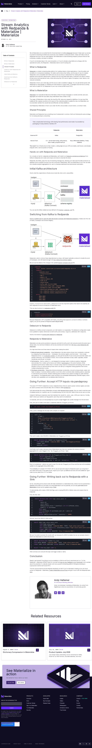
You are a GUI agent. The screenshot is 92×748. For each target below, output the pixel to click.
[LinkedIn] (80, 744)
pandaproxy (67, 387)
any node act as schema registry (62, 260)
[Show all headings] (14, 84)
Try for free (11, 682)
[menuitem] (21, 4)
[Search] (71, 4)
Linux (64, 84)
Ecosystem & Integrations (8, 20)
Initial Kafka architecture (10, 74)
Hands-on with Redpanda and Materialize (12, 70)
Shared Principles (9, 66)
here (31, 572)
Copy (85, 266)
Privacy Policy (17, 743)
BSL (48, 83)
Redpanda (69, 53)
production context (49, 356)
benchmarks (65, 363)
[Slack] (86, 744)
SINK (54, 487)
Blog (7, 11)
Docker (43, 84)
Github (70, 83)
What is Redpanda (9, 61)
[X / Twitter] (83, 744)
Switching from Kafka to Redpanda (10, 77)
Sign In (78, 4)
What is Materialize (9, 64)
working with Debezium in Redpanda (52, 334)
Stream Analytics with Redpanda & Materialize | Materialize (27, 11)
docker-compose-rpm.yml (65, 262)
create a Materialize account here (58, 570)
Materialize (33, 94)
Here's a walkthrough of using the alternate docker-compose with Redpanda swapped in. (54, 218)
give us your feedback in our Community (71, 562)
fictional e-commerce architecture (75, 156)
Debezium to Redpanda (10, 81)
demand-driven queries (67, 390)
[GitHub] (89, 744)
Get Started (86, 4)
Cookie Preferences (39, 743)
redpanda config (48, 308)
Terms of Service (28, 743)
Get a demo (21, 682)
